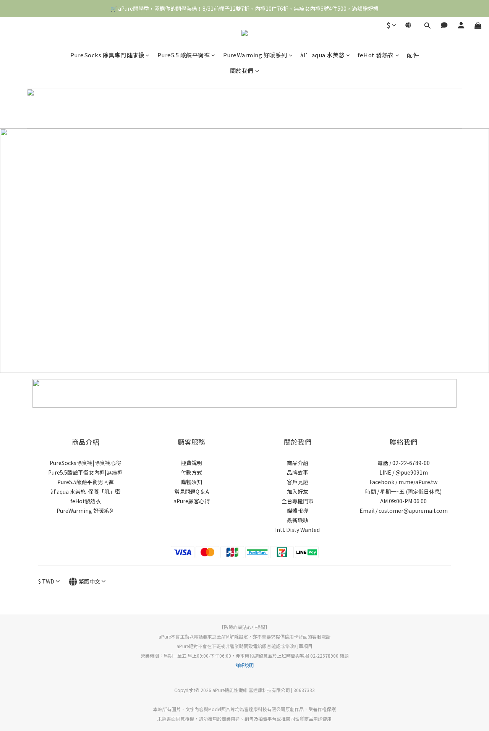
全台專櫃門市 (298, 501)
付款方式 (191, 472)
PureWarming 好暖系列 (255, 55)
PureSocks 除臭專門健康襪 (107, 55)
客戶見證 (297, 482)
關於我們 (242, 70)
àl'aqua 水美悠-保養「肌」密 (85, 491)
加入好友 (297, 491)
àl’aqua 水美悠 (322, 55)
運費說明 (191, 463)
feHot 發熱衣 (376, 55)
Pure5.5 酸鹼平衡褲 (183, 55)
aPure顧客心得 (191, 501)
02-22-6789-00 (411, 463)
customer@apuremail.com (413, 510)
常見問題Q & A (191, 491)
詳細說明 (244, 665)
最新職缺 (297, 520)
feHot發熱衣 (85, 501)
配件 (413, 55)
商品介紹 (297, 463)
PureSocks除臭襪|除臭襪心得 (85, 463)
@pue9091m (411, 472)
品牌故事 (297, 472)
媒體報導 (297, 510)
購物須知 (191, 482)
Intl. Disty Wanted (297, 529)
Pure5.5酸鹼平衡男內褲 (85, 482)
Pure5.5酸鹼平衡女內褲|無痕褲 (85, 472)
